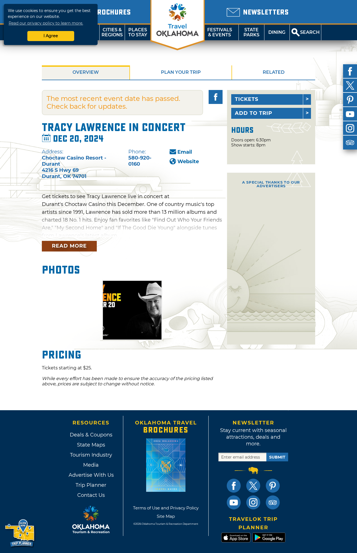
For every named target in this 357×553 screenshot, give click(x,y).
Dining (276, 32)
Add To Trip (253, 113)
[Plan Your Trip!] (20, 533)
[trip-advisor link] (273, 502)
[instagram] (350, 128)
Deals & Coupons (91, 435)
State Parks (251, 32)
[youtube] (350, 114)
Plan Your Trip (181, 72)
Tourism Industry (91, 455)
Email (184, 152)
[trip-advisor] (350, 142)
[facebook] (350, 71)
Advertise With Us (91, 475)
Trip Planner (91, 485)
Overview (86, 72)
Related (273, 72)
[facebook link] (234, 486)
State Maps (91, 445)
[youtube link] (234, 502)
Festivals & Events (219, 32)
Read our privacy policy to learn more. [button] (46, 23)
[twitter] (350, 85)
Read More (69, 246)
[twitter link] (253, 486)
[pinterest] (350, 100)
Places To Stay (137, 32)
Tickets (246, 99)
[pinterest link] (273, 486)
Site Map (166, 516)
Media (91, 465)
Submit (277, 457)
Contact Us (91, 495)
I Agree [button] (51, 35)
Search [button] (310, 32)
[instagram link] (253, 502)
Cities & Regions (112, 32)
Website (188, 161)
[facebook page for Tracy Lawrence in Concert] (216, 97)
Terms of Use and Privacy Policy (166, 508)
